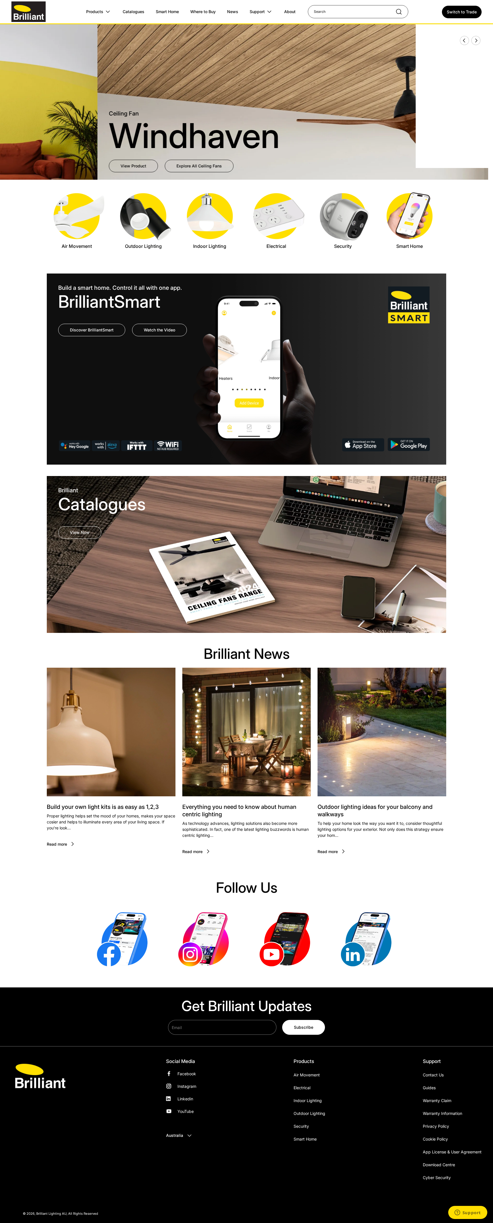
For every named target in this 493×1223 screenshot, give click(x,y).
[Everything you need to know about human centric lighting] (246, 732)
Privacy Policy (436, 1126)
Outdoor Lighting (309, 1113)
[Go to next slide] (475, 40)
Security (301, 1126)
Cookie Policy (435, 1139)
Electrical (302, 1087)
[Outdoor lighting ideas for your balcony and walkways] (382, 732)
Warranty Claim (437, 1100)
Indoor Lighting (308, 1100)
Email (177, 1027)
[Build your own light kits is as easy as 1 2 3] (111, 732)
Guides (429, 1087)
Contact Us (433, 1074)
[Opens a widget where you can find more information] (467, 1213)
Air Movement (307, 1074)
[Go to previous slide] (462, 40)
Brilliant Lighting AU (51, 1214)
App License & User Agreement (452, 1151)
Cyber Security (437, 1177)
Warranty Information (442, 1113)
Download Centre (439, 1164)
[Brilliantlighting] (124, 939)
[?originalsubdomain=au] (368, 939)
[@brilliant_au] (287, 939)
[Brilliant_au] (206, 939)
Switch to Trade (462, 11)
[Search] (396, 11)
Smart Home (305, 1139)
